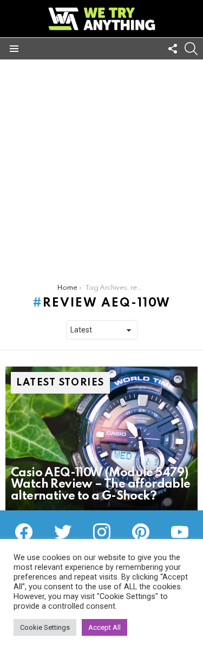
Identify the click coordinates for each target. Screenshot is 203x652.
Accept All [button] (104, 627)
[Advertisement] (101, 166)
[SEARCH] (191, 48)
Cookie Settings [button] (45, 627)
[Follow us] (172, 48)
